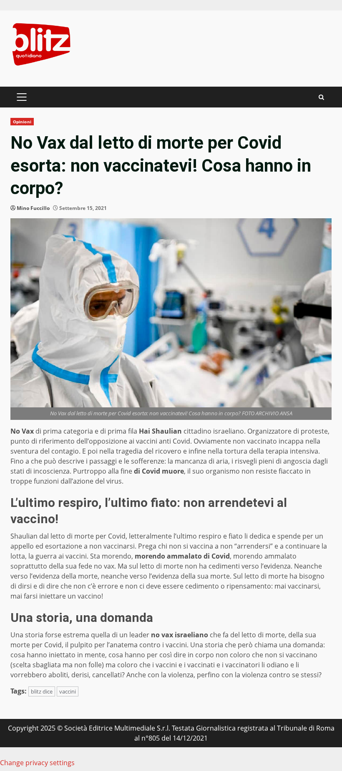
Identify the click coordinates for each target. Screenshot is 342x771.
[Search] (321, 97)
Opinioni (22, 122)
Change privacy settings (37, 762)
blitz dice (42, 691)
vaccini (67, 691)
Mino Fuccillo (33, 208)
